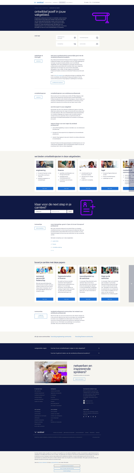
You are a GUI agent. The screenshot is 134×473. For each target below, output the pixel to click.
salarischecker (38, 424)
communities (37, 413)
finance (54, 244)
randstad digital (38, 397)
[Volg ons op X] (91, 416)
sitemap (97, 432)
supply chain (55, 241)
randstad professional (39, 395)
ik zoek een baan (48, 2)
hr (53, 250)
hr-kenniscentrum (55, 399)
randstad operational (39, 393)
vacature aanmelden (55, 390)
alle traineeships (40, 228)
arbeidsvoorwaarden (39, 419)
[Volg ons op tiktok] (96, 416)
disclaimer (92, 432)
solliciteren (37, 417)
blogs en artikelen (39, 422)
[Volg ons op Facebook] (86, 416)
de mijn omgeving (59, 75)
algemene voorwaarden (56, 393)
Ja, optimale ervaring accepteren (67, 465)
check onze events (79, 379)
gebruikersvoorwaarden (69, 432)
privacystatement (80, 432)
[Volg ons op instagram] (93, 416)
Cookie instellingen (67, 470)
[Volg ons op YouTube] (89, 416)
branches (53, 397)
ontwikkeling (37, 411)
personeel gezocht (55, 403)
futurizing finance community (84, 336)
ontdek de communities (41, 316)
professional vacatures (57, 82)
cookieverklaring (54, 462)
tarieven (52, 401)
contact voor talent (55, 413)
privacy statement (43, 462)
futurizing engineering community (61, 336)
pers (52, 419)
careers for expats (39, 401)
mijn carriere (37, 409)
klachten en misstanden (56, 422)
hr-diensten (53, 395)
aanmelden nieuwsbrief (56, 405)
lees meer (45, 188)
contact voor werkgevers (56, 415)
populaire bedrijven (39, 399)
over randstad (69, 2)
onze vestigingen (55, 417)
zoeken (70, 211)
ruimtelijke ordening (57, 247)
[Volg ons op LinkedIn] (84, 416)
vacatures (38, 61)
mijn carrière (61, 2)
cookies (86, 432)
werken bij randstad (57, 432)
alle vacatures (38, 390)
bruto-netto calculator (40, 426)
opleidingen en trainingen (40, 415)
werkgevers (55, 2)
